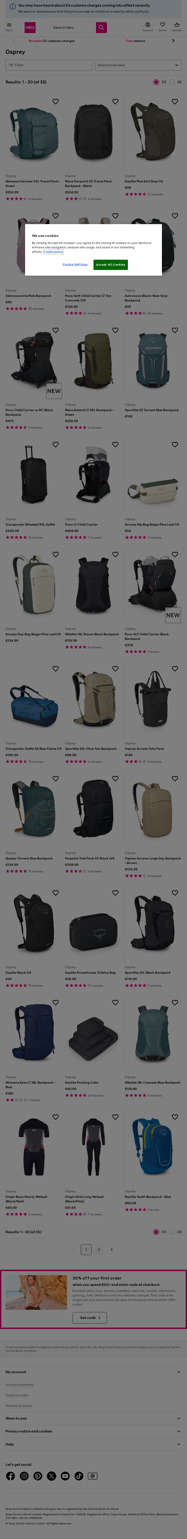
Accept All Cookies (110, 264)
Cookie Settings (75, 264)
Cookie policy (53, 251)
